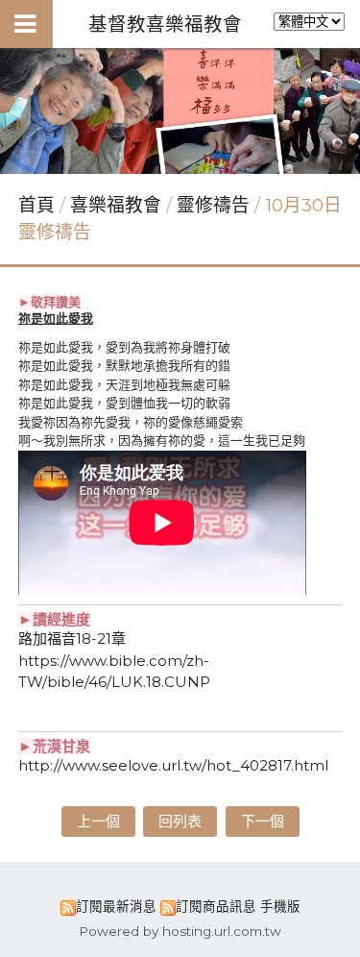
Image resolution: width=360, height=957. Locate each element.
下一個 (262, 821)
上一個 (98, 821)
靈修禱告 (213, 205)
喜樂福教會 (118, 205)
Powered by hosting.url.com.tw (180, 931)
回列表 (180, 821)
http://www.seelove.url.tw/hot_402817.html (173, 765)
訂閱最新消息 (116, 906)
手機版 (280, 906)
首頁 (36, 205)
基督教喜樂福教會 (165, 24)
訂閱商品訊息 (216, 906)
